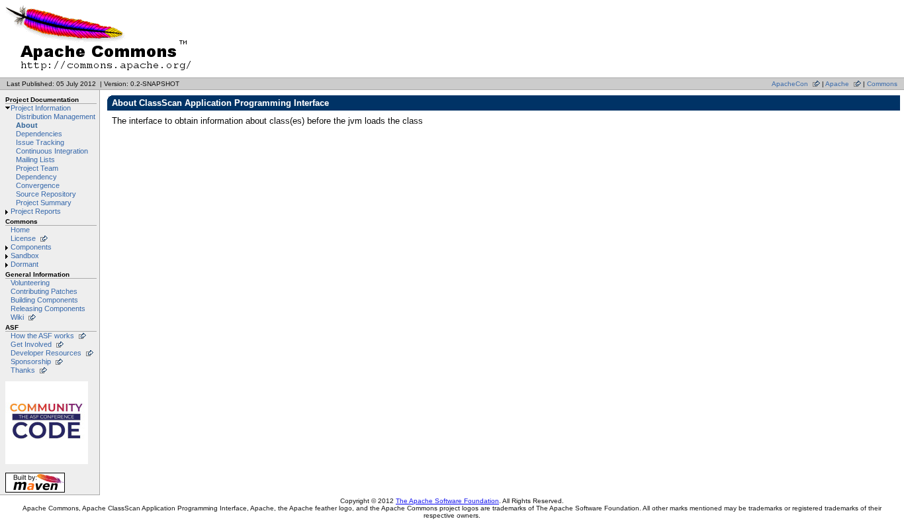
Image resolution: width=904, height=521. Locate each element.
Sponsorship (31, 361)
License (23, 238)
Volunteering (30, 283)
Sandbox (25, 256)
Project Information (41, 108)
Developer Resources (46, 353)
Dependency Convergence (38, 181)
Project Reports (36, 211)
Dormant (24, 264)
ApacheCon (790, 83)
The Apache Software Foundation (447, 500)
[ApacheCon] (46, 463)
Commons (882, 83)
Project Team (37, 168)
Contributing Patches (44, 291)
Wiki (17, 317)
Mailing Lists (35, 160)
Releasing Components (48, 308)
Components (31, 247)
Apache (837, 83)
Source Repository (46, 194)
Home (20, 230)
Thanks (23, 370)
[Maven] (35, 492)
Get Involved (31, 344)
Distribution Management (55, 116)
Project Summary (43, 203)
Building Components (44, 300)
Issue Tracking (40, 142)
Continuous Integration (52, 151)
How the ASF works (42, 336)
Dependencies (39, 134)
